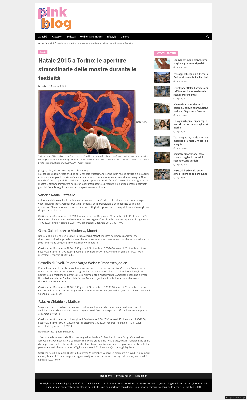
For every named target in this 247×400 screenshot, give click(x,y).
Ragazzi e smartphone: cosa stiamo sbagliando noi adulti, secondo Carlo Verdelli (189, 157)
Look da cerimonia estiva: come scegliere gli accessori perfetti (190, 61)
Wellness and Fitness (91, 36)
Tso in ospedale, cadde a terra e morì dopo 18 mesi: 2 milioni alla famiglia (191, 141)
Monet (96, 235)
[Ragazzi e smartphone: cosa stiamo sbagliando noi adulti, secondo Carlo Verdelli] (162, 157)
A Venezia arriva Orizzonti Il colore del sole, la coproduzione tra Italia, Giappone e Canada (191, 108)
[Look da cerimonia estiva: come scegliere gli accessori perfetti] (162, 63)
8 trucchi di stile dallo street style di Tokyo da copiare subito (191, 172)
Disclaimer (141, 375)
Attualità (42, 36)
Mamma (124, 36)
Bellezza (71, 36)
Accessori (57, 36)
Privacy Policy (123, 375)
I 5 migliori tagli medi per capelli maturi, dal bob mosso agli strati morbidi (191, 124)
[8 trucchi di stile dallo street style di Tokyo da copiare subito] (162, 174)
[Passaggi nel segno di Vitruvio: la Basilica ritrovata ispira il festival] (162, 77)
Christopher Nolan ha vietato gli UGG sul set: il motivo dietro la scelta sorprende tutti (191, 91)
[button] (207, 36)
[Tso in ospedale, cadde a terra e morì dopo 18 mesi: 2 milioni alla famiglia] (162, 141)
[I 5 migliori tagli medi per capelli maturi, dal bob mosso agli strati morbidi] (162, 124)
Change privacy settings (235, 397)
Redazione (106, 375)
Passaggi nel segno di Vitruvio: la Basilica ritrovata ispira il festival (191, 75)
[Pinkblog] (54, 18)
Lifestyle (111, 36)
